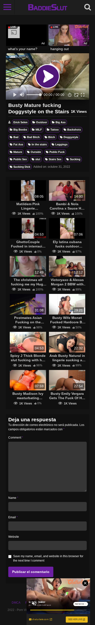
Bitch (51, 137)
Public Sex (20, 159)
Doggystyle (71, 137)
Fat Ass (18, 144)
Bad (16, 137)
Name (13, 498)
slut (37, 159)
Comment (15, 437)
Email (13, 517)
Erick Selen (20, 122)
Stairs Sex (55, 159)
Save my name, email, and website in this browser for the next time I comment (48, 558)
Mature (17, 151)
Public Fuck (57, 151)
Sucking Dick (21, 166)
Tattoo (54, 129)
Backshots (74, 129)
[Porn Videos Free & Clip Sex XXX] (47, 7)
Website (13, 536)
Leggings (61, 144)
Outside (36, 151)
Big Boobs (20, 129)
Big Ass (61, 122)
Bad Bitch (33, 137)
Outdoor (41, 122)
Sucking (75, 159)
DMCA (16, 602)
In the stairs (39, 144)
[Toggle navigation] (7, 7)
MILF (39, 129)
